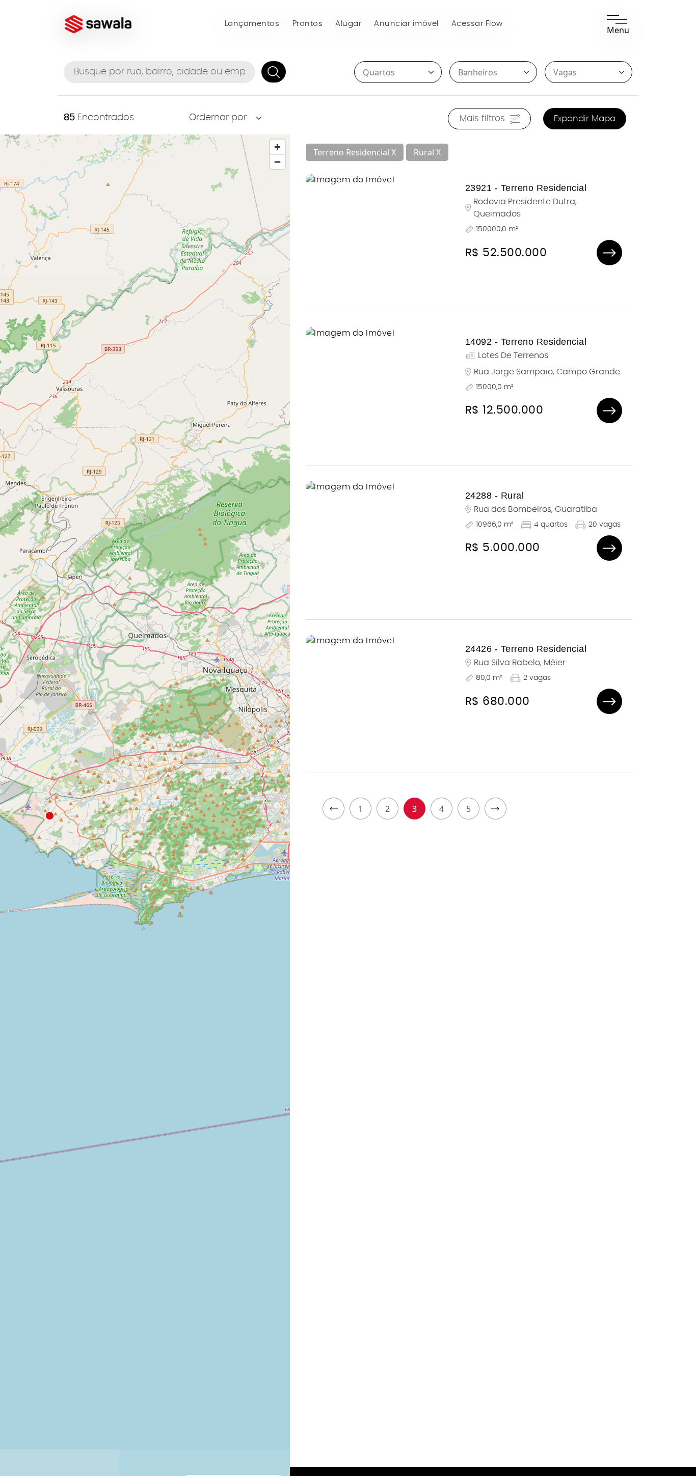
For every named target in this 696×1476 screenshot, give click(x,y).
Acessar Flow (477, 24)
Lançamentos (252, 24)
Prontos (307, 24)
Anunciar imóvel (406, 24)
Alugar (348, 24)
